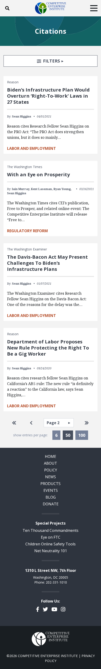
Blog (51, 497)
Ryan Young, (63, 189)
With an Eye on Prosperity (38, 174)
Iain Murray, (21, 189)
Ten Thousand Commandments (50, 530)
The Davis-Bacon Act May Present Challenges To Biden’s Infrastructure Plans (47, 263)
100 (81, 435)
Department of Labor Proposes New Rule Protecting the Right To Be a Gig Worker (48, 347)
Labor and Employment (31, 148)
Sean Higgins (21, 116)
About (50, 463)
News (50, 476)
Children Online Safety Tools (50, 544)
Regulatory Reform (27, 230)
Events (50, 490)
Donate (50, 504)
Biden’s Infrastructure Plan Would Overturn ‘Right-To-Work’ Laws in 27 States (48, 96)
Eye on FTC (50, 537)
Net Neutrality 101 (50, 550)
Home (50, 456)
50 (69, 435)
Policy (50, 470)
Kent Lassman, (42, 189)
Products (50, 483)
